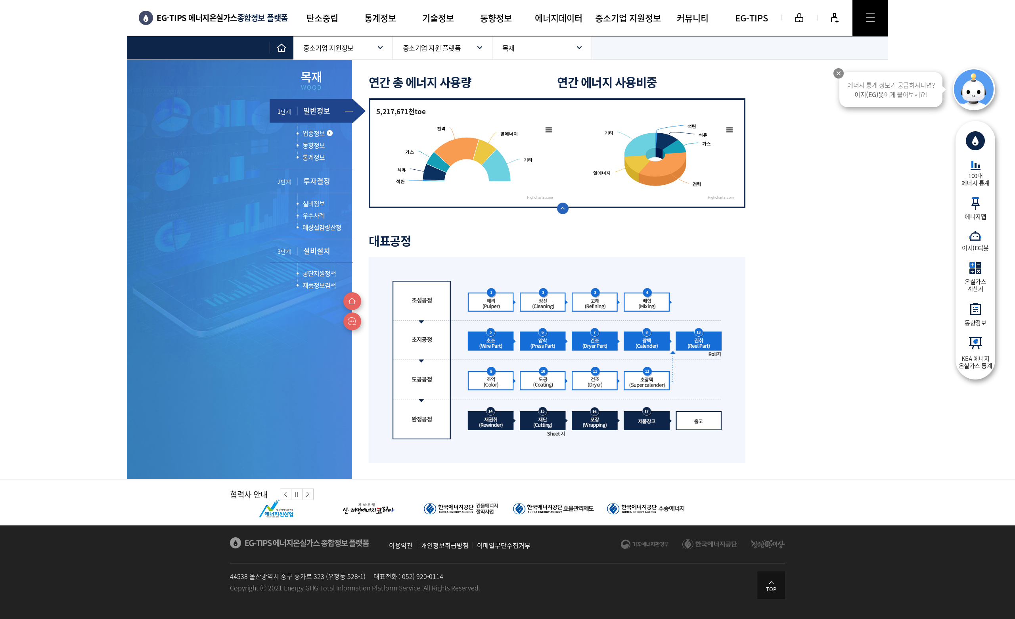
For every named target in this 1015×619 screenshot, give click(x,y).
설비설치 (304, 250)
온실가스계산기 (975, 284)
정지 (296, 494)
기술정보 (438, 17)
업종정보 (314, 133)
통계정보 (380, 17)
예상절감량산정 (322, 227)
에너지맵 (975, 216)
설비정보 (314, 203)
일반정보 (304, 110)
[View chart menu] (548, 133)
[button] (285, 494)
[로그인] (799, 17)
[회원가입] (835, 18)
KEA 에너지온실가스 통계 (975, 361)
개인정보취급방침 (445, 545)
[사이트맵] (870, 18)
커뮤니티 (693, 17)
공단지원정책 (319, 273)
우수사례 (314, 215)
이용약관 (401, 545)
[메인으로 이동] (281, 47)
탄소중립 (322, 17)
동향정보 (975, 322)
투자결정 (304, 181)
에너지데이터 (558, 17)
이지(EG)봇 (975, 247)
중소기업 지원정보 (628, 17)
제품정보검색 (319, 285)
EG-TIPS (751, 17)
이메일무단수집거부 (503, 545)
